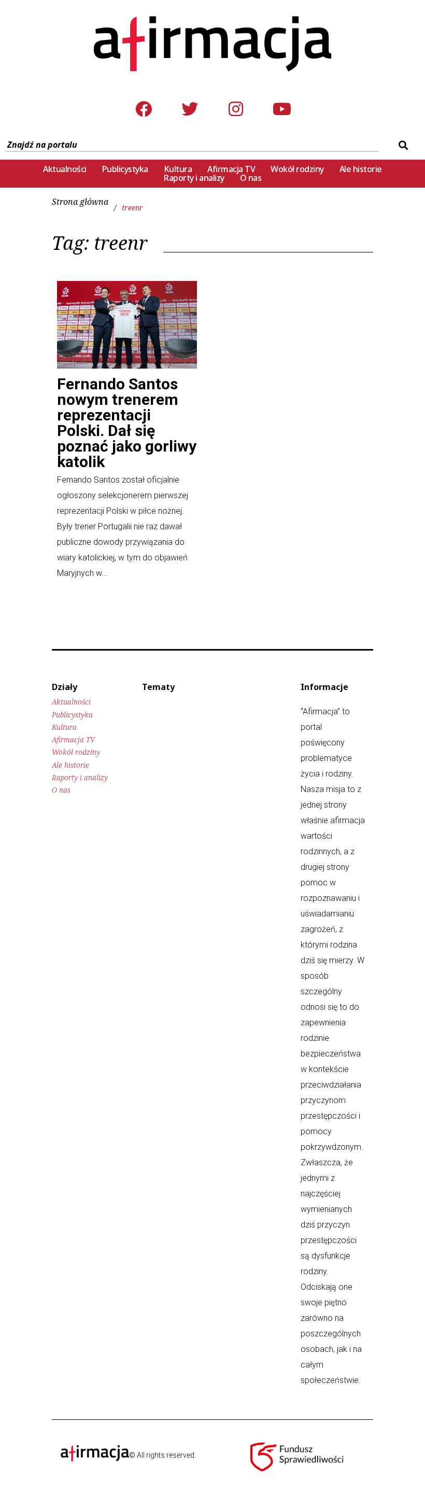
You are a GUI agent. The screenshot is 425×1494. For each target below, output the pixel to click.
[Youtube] (282, 108)
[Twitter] (189, 108)
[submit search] (402, 145)
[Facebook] (143, 108)
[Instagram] (235, 108)
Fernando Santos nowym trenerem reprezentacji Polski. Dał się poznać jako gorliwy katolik (126, 423)
